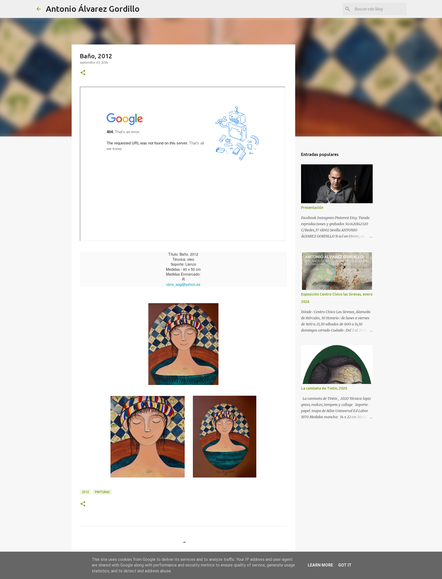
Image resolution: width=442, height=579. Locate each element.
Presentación (312, 208)
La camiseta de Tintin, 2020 (324, 388)
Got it (344, 565)
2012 (85, 492)
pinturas (102, 492)
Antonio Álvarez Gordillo (93, 8)
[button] (83, 73)
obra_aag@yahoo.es (183, 284)
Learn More (320, 565)
